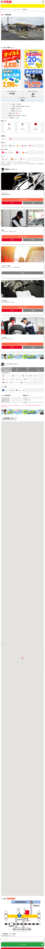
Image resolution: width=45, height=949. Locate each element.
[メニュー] (43, 2)
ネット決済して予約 (22, 199)
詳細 (32, 202)
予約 (11, 202)
